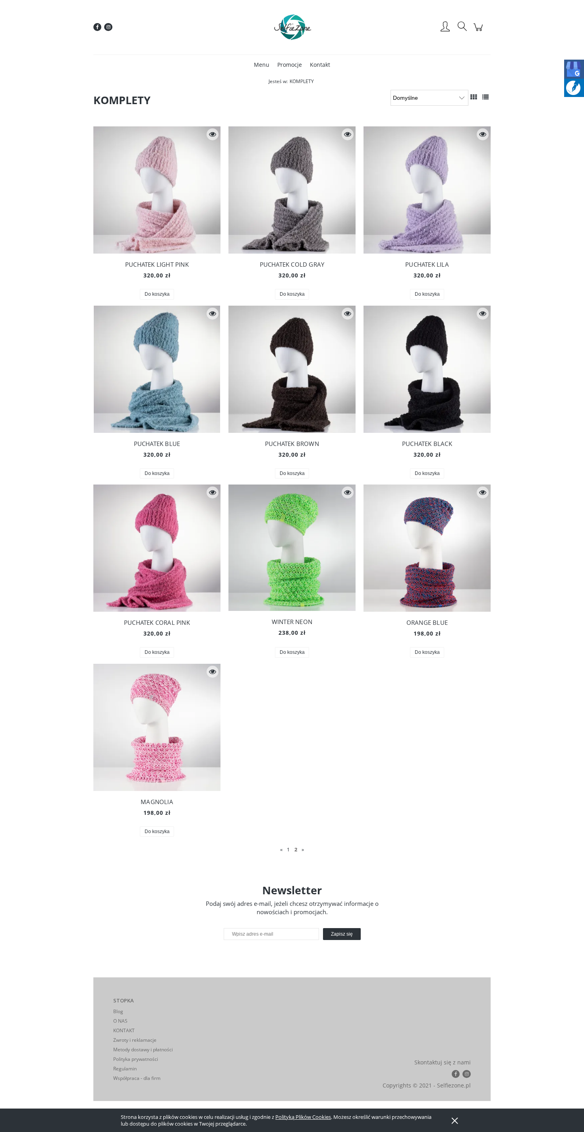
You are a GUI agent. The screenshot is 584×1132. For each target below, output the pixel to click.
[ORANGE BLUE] (427, 548)
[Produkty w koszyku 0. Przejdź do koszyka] (479, 31)
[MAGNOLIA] (156, 727)
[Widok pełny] (485, 97)
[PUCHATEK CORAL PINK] (156, 548)
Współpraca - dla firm (137, 1078)
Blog (118, 1011)
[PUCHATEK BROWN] (292, 369)
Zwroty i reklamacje (135, 1040)
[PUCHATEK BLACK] (427, 369)
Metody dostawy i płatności (143, 1049)
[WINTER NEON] (292, 548)
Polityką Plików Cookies (303, 1116)
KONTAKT (124, 1030)
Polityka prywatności (135, 1059)
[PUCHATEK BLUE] (156, 369)
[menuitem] (262, 64)
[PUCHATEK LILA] (427, 190)
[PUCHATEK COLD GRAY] (292, 190)
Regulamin (125, 1068)
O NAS (120, 1021)
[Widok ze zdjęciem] (473, 97)
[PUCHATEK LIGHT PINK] (156, 190)
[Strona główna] (292, 27)
